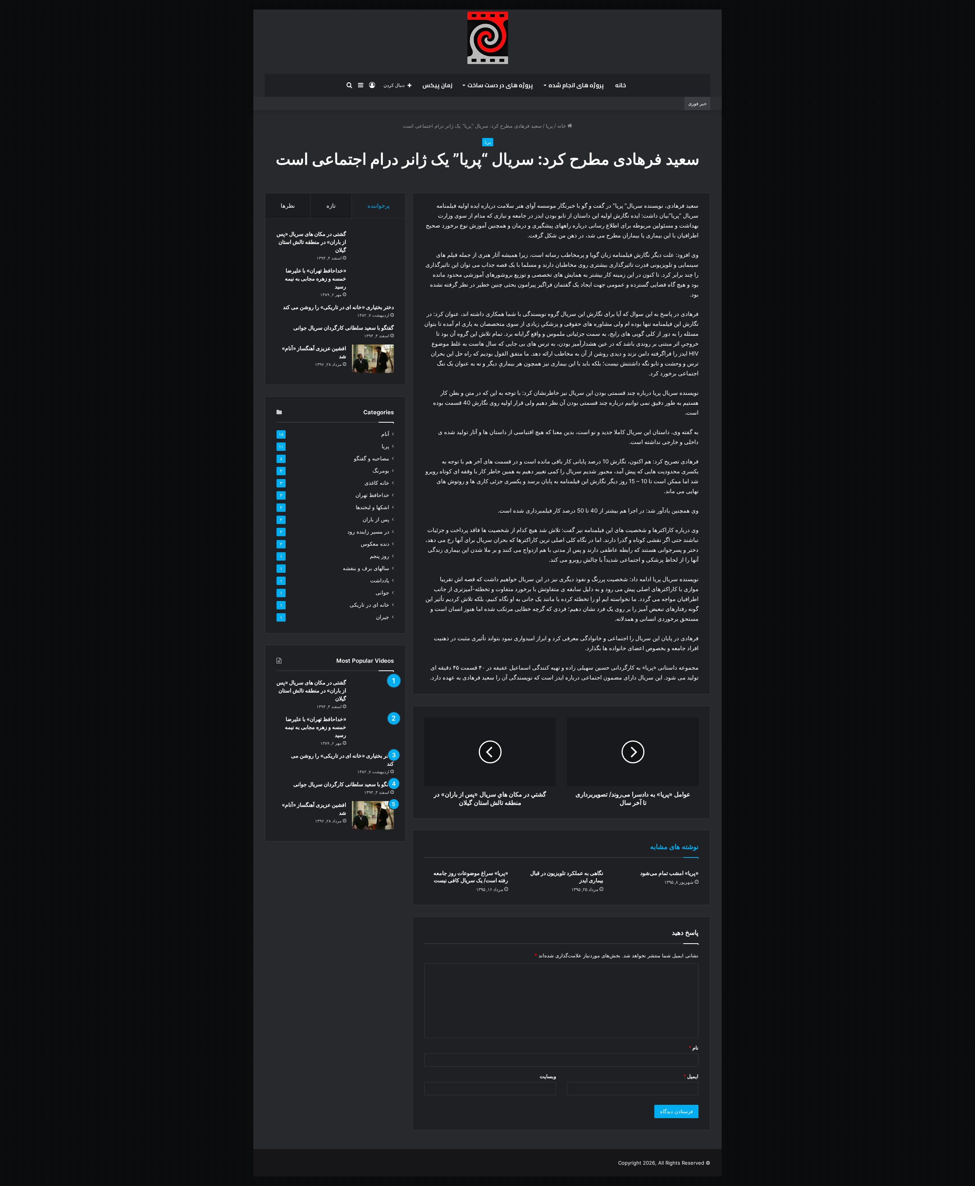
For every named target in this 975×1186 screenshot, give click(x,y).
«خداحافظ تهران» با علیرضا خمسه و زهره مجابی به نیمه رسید (315, 278)
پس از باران (376, 519)
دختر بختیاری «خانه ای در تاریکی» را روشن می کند (338, 307)
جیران (382, 617)
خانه (620, 85)
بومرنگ (380, 471)
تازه (331, 205)
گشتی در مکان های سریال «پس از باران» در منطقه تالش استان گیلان (311, 242)
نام (693, 1048)
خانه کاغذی (376, 483)
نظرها (288, 205)
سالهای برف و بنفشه (366, 568)
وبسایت (548, 1076)
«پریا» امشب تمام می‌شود (669, 873)
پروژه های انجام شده (576, 85)
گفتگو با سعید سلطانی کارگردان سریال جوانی (343, 327)
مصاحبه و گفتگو (371, 458)
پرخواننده (379, 205)
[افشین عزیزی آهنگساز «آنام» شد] (373, 359)
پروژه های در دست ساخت (500, 85)
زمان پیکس (437, 85)
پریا (549, 126)
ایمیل (690, 1076)
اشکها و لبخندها (372, 507)
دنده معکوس (375, 544)
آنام (385, 434)
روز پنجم (379, 556)
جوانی (382, 593)
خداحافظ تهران (372, 495)
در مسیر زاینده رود (368, 532)
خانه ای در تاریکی (369, 605)
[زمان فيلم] (487, 37)
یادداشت (379, 580)
